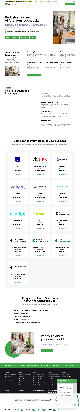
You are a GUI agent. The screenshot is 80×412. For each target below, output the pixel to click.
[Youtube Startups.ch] (70, 365)
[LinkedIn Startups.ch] (68, 365)
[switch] (33, 410)
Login (74, 1)
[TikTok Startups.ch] (66, 365)
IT (69, 1)
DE (65, 1)
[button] (21, 4)
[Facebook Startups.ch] (72, 365)
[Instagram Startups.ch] (64, 365)
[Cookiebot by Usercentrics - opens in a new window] (7, 410)
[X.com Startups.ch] (74, 365)
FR (67, 1)
